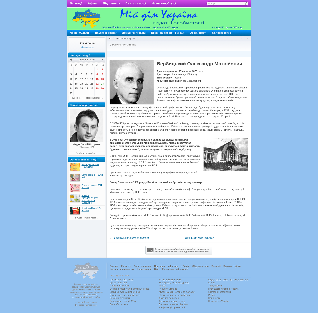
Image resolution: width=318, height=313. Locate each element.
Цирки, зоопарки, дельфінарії (174, 295)
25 (76, 88)
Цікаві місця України (218, 301)
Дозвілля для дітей (169, 298)
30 (102, 88)
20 (86, 83)
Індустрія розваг (105, 32)
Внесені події (144, 269)
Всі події (76, 3)
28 (91, 88)
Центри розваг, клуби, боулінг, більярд (129, 289)
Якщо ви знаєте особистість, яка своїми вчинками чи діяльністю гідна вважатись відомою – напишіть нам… (183, 250)
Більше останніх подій (85, 218)
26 (81, 88)
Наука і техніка (129, 45)
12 (81, 79)
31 (71, 93)
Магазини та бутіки (120, 285)
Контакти (126, 266)
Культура (116, 45)
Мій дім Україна (86, 18)
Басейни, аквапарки (120, 298)
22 (97, 83)
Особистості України (85, 153)
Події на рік (76, 98)
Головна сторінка (110, 38)
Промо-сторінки (232, 266)
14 (91, 79)
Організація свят (118, 282)
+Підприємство (200, 266)
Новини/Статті (79, 32)
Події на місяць (93, 98)
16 (102, 79)
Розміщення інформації (175, 269)
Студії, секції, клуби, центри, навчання (228, 279)
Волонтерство (221, 32)
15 (97, 79)
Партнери (159, 266)
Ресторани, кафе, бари (122, 279)
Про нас (114, 266)
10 (71, 79)
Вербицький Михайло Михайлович (132, 238)
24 (71, 88)
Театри (162, 285)
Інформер (173, 266)
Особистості (198, 32)
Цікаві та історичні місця (167, 32)
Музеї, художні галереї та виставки (177, 292)
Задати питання (142, 266)
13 (86, 79)
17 (71, 83)
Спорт (211, 282)
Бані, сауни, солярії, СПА (123, 301)
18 (76, 83)
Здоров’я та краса (119, 304)
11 (76, 79)
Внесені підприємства (122, 269)
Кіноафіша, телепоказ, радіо (174, 282)
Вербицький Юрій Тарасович (199, 238)
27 (86, 88)
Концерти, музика (168, 289)
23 (102, 83)
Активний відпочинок (170, 279)
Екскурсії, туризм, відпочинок (125, 292)
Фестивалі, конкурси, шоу (172, 301)
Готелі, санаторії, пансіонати (125, 295)
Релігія (211, 295)
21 (91, 83)
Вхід (156, 269)
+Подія (185, 266)
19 (81, 83)
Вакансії (215, 266)
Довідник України (134, 32)
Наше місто (214, 298)
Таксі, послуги (215, 285)
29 (97, 88)
